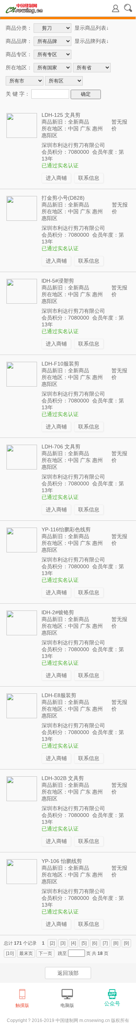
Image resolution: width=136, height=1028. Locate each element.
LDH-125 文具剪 (61, 115)
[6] (94, 943)
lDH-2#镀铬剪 (58, 612)
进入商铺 (56, 178)
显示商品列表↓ (91, 28)
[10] (10, 953)
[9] (126, 943)
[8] (115, 943)
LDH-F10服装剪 (60, 364)
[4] (73, 943)
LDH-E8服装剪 (59, 695)
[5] (84, 943)
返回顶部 (68, 973)
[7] (105, 943)
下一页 (45, 953)
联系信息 (88, 178)
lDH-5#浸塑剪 (58, 281)
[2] (52, 943)
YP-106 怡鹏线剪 (62, 861)
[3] (62, 943)
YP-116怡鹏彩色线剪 (66, 529)
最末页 (26, 953)
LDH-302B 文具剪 (63, 778)
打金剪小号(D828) (63, 198)
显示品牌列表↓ (91, 41)
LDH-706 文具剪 (61, 447)
